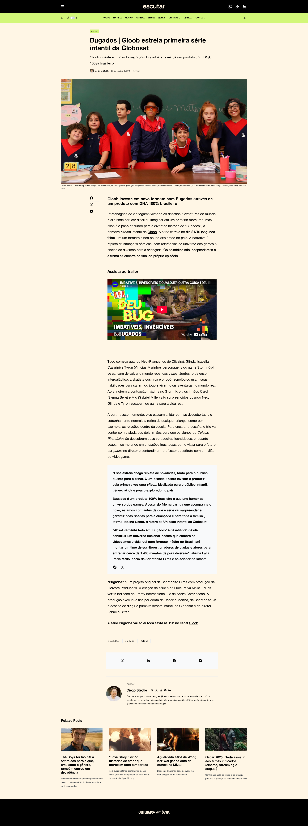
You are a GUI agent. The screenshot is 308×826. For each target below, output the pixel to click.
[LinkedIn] (244, 6)
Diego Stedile (137, 690)
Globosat (130, 640)
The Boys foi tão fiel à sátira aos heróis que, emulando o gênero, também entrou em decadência (77, 764)
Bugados (113, 640)
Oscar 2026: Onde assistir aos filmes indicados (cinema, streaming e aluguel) (225, 763)
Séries (94, 31)
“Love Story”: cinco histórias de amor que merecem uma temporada (129, 760)
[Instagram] (230, 6)
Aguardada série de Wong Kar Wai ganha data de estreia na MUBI (176, 760)
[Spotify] (237, 6)
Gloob (113, 198)
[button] (62, 6)
